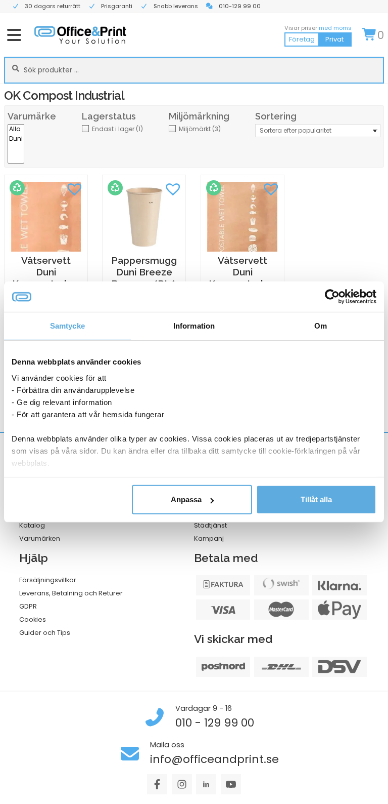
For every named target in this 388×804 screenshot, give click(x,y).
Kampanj (209, 538)
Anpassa (186, 499)
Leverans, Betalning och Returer (71, 593)
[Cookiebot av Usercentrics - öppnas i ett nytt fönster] (332, 296)
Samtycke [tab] (67, 325)
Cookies (32, 619)
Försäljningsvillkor (47, 580)
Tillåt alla (316, 499)
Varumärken (39, 538)
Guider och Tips (44, 632)
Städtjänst (210, 525)
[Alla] (16, 129)
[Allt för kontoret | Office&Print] (80, 34)
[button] (74, 187)
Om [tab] (320, 325)
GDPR (28, 606)
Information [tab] (194, 325)
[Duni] (16, 139)
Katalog (32, 525)
